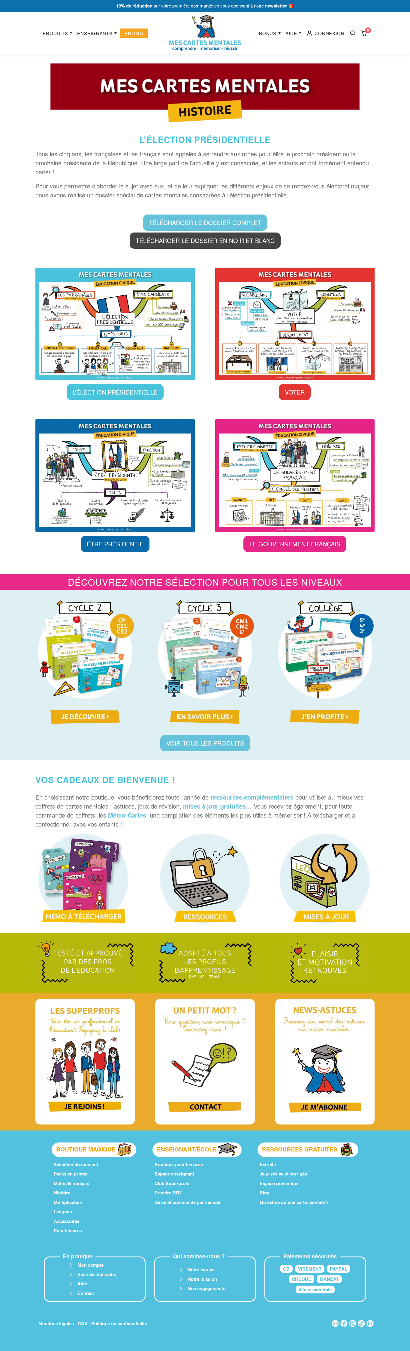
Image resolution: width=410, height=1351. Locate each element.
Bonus (268, 33)
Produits (55, 33)
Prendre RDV (168, 1192)
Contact (85, 1293)
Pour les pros (68, 1230)
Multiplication (68, 1202)
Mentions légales (56, 1323)
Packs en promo (71, 1173)
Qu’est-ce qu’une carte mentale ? (294, 1202)
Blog (265, 1192)
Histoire (62, 1192)
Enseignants (95, 33)
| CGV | (82, 1323)
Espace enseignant (174, 1173)
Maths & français (71, 1183)
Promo (134, 33)
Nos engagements (206, 1288)
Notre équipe (201, 1269)
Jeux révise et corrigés (283, 1173)
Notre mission (202, 1279)
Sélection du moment (76, 1164)
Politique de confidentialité (119, 1323)
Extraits (268, 1164)
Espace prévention (279, 1183)
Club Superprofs (172, 1183)
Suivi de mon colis (96, 1274)
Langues (63, 1211)
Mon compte (90, 1265)
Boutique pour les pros (179, 1164)
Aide (291, 33)
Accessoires (67, 1221)
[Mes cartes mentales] (205, 33)
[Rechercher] (352, 33)
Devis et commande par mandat (188, 1202)
